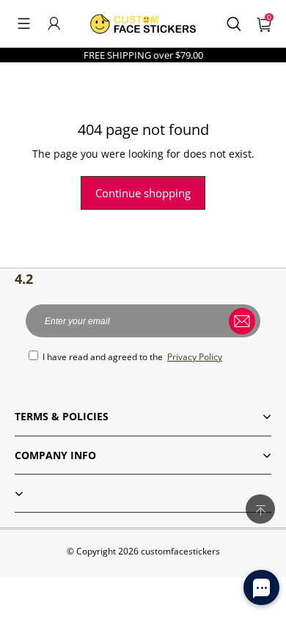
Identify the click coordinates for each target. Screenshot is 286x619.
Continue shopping (143, 193)
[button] (24, 23)
